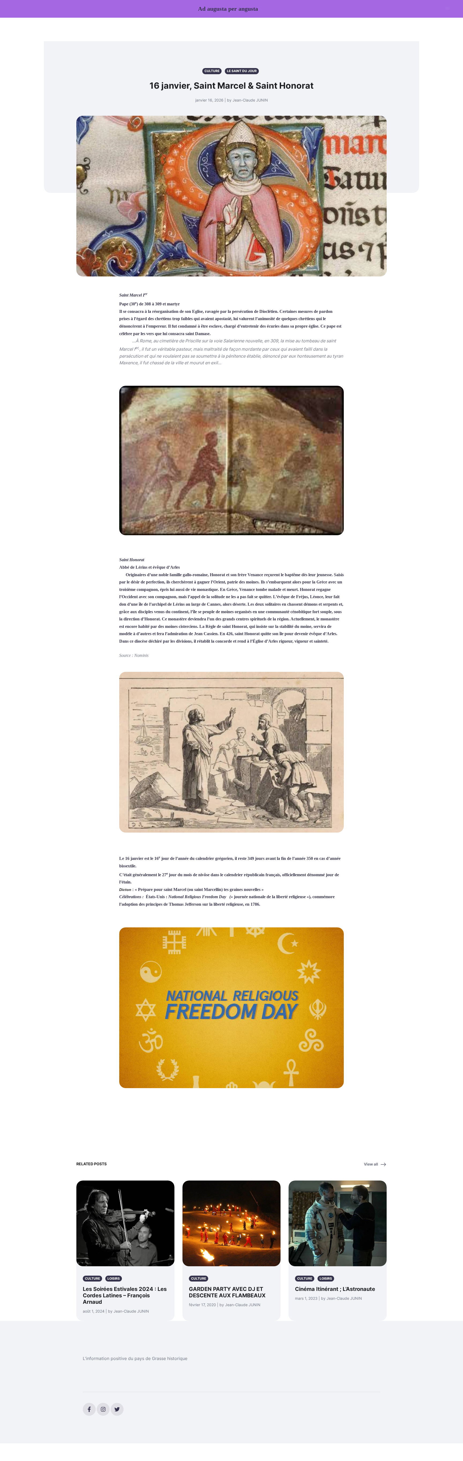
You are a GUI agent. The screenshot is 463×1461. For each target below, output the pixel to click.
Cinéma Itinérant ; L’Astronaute (335, 1289)
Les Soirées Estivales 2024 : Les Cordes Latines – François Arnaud (125, 1295)
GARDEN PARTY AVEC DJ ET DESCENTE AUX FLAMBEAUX (227, 1292)
